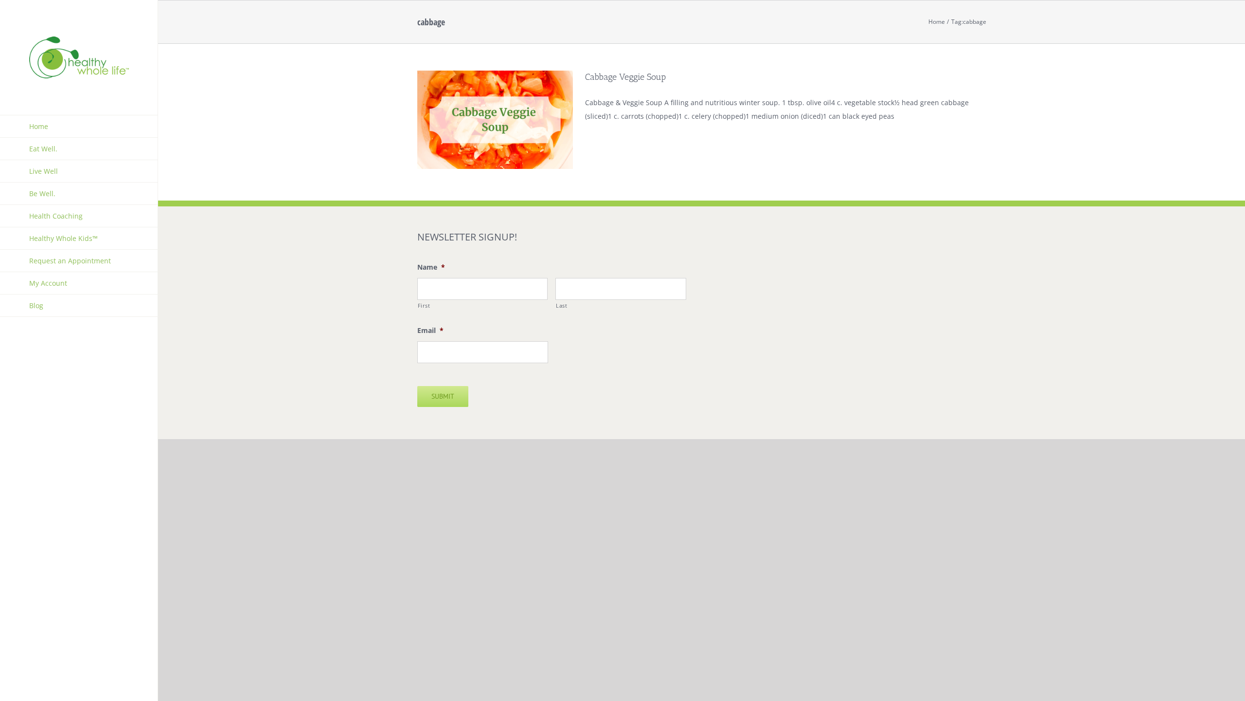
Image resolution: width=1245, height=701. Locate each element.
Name (431, 267)
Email (430, 330)
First (424, 305)
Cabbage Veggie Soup (625, 77)
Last (562, 305)
